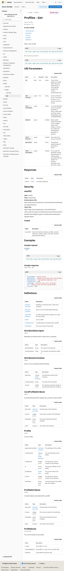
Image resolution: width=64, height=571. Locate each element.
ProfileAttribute (29, 323)
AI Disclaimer (5, 567)
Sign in (60, 2)
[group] (43, 51)
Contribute (31, 567)
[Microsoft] (3, 2)
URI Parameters (30, 31)
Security (28, 35)
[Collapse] (20, 11)
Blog (24, 567)
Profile (30, 12)
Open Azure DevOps (55, 7)
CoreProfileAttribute (40, 456)
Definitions (29, 39)
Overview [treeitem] (7, 86)
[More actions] (61, 12)
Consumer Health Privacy (50, 567)
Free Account (43, 7)
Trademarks (14, 570)
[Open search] (55, 2)
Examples (28, 37)
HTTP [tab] (27, 250)
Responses (29, 33)
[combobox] (11, 15)
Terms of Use (5, 570)
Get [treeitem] (7, 96)
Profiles (36, 12)
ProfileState (28, 326)
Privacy (38, 567)
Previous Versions (16, 567)
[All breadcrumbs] (25, 12)
